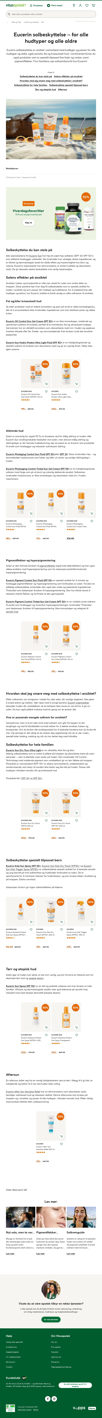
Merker (35, 1410)
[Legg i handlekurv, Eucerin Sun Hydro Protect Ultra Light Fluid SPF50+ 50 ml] (76, 384)
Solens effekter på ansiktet (68, 76)
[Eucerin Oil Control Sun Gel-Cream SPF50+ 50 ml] (36, 373)
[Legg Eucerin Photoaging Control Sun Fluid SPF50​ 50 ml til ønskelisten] (31, 521)
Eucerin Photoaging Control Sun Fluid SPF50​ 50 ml (16, 525)
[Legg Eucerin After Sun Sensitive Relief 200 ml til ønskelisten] (61, 1144)
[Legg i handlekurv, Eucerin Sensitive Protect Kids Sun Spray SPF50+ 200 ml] (31, 922)
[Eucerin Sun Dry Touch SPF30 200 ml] (36, 802)
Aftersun (62, 89)
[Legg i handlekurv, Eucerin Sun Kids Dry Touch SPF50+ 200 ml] (61, 922)
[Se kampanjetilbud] (28, 213)
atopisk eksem (36, 978)
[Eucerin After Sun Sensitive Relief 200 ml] (51, 1126)
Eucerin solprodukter (78, 702)
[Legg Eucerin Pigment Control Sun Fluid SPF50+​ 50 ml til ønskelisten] (46, 654)
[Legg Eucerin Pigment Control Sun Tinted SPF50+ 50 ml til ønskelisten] (76, 654)
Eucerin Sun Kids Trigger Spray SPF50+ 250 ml (77, 933)
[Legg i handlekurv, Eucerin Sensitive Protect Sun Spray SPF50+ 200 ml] (46, 1027)
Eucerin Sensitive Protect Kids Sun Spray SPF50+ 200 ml (16, 933)
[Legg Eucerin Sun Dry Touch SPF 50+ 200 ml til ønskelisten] (76, 820)
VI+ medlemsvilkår (13, 1357)
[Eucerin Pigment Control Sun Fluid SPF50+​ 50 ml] (36, 636)
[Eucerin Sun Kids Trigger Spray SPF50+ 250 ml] (81, 911)
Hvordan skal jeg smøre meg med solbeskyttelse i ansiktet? (51, 80)
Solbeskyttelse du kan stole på (36, 76)
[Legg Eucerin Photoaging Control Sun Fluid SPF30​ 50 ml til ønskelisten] (61, 521)
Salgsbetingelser (12, 1352)
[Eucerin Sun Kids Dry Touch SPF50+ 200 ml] (51, 911)
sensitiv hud (12, 611)
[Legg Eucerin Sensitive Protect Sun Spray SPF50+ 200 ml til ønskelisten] (46, 1035)
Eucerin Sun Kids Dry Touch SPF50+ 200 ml (45, 933)
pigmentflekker (47, 565)
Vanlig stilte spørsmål (14, 1342)
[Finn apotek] (74, 5)
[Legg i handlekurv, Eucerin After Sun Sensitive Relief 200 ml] (61, 1136)
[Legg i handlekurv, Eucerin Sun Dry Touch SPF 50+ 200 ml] (76, 813)
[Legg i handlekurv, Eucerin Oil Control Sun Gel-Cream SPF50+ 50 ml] (46, 384)
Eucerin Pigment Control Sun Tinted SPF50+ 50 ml (62, 658)
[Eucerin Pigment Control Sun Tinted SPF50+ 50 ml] (66, 636)
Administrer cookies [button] (24, 1410)
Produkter (38, 5)
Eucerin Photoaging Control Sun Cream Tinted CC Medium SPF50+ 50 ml (77, 525)
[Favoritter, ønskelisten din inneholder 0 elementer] (87, 5)
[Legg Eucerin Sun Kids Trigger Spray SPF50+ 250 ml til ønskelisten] (92, 929)
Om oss (54, 1342)
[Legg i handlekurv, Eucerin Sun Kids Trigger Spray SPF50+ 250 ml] (92, 922)
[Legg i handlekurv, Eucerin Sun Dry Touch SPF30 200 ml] (46, 813)
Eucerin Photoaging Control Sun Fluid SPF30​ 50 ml (46, 525)
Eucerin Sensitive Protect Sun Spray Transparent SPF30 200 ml (61, 1039)
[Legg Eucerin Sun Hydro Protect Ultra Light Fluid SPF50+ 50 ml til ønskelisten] (76, 391)
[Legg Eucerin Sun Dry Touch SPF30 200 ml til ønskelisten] (46, 820)
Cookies (9, 1367)
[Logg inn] (80, 5)
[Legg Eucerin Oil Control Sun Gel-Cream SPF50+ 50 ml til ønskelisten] (46, 391)
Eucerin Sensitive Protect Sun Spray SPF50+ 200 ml (31, 1039)
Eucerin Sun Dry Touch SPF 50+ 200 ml (60, 824)
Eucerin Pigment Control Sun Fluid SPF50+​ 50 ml (31, 658)
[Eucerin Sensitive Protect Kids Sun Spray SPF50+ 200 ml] (20, 911)
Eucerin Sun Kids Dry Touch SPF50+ (61, 865)
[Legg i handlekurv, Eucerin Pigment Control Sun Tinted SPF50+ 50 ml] (76, 646)
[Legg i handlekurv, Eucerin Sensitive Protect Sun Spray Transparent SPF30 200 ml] (76, 1027)
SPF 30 (25, 778)
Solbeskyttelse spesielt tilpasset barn (68, 85)
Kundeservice (11, 1347)
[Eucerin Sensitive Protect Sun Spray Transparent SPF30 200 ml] (66, 1017)
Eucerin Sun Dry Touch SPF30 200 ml (30, 824)
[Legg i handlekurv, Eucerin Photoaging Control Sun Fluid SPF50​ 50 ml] (31, 513)
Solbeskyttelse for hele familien (30, 85)
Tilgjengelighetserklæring (61, 1367)
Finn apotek (56, 1347)
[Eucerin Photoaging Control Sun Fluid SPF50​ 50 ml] (20, 503)
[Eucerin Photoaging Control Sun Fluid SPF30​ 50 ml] (51, 503)
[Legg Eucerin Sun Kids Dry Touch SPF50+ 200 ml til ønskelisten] (61, 929)
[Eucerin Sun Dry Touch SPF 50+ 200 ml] (66, 802)
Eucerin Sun (35, 255)
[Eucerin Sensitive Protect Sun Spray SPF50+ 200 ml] (36, 1017)
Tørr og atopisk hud (45, 89)
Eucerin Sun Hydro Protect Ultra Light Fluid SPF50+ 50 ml (61, 395)
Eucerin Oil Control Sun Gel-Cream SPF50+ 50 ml (31, 395)
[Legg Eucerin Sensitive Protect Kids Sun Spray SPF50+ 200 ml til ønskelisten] (31, 929)
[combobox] (51, 14)
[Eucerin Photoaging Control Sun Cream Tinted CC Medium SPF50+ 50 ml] (81, 503)
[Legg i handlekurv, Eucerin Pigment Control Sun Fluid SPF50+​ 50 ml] (46, 646)
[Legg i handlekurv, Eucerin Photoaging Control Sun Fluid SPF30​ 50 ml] (61, 513)
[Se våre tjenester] (51, 1289)
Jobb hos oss (56, 1357)
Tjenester (55, 1352)
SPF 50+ (37, 778)
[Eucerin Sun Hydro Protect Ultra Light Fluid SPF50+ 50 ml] (66, 373)
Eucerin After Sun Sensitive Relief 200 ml (45, 1148)
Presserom (55, 1362)
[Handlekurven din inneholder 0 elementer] (93, 5)
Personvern (10, 1362)
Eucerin (54, 391)
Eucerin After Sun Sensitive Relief (23, 1091)
